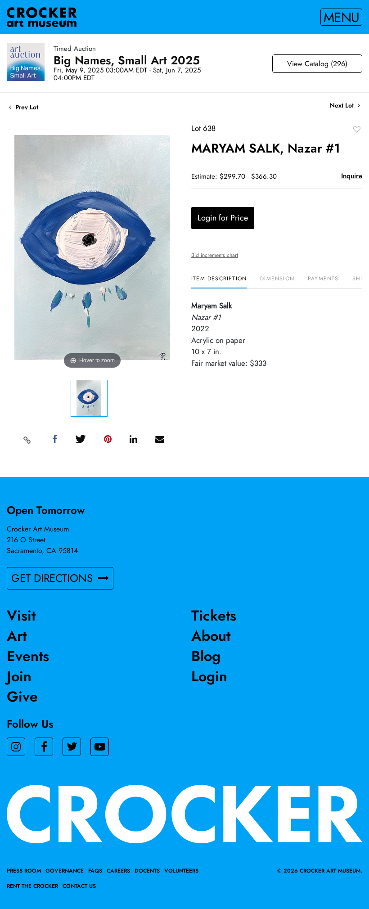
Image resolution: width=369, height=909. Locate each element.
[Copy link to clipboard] (27, 439)
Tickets (213, 615)
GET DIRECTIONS (53, 578)
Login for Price (223, 218)
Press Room (24, 871)
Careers (118, 871)
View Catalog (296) (317, 63)
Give (22, 696)
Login (209, 676)
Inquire (351, 176)
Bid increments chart (214, 255)
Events (28, 656)
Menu (341, 17)
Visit (21, 615)
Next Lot (343, 105)
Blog (205, 656)
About (210, 636)
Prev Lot (26, 107)
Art (17, 636)
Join (19, 676)
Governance (64, 871)
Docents (147, 871)
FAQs (95, 871)
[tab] (219, 281)
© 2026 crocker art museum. (319, 871)
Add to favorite (356, 129)
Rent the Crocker (32, 886)
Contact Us (79, 886)
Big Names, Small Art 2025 (127, 60)
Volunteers (181, 871)
